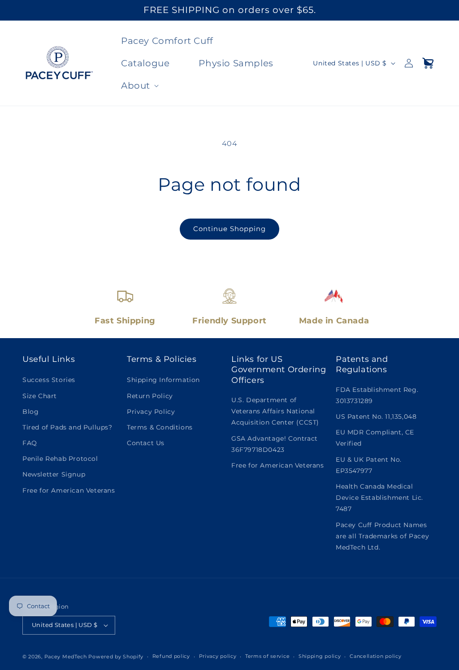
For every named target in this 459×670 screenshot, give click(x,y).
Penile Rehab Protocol (60, 459)
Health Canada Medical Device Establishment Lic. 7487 (379, 497)
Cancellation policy (375, 656)
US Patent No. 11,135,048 (376, 416)
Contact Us (146, 443)
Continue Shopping (229, 228)
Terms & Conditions (160, 427)
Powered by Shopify (115, 656)
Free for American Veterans (68, 490)
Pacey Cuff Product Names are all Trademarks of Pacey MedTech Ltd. (382, 536)
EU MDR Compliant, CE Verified (375, 437)
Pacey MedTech (65, 656)
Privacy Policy (151, 412)
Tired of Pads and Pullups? (67, 427)
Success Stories (48, 380)
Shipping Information (163, 380)
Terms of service (267, 656)
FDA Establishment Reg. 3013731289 (377, 395)
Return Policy (150, 396)
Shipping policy (320, 656)
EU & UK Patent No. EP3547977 (369, 465)
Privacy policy (218, 656)
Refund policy (171, 656)
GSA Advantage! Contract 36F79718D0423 (274, 444)
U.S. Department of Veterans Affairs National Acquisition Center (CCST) (275, 411)
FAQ (29, 443)
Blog (30, 412)
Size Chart (39, 396)
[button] (139, 85)
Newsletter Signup (53, 474)
